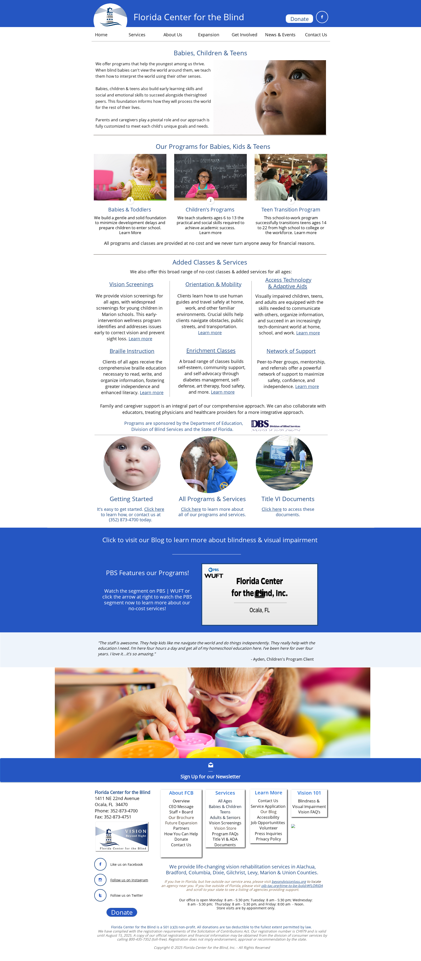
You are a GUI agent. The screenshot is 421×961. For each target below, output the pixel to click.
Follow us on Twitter (126, 895)
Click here (191, 509)
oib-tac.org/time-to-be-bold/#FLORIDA (292, 885)
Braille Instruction (132, 350)
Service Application (268, 806)
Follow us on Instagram (129, 880)
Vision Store (225, 828)
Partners (181, 828)
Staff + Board (181, 812)
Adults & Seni (222, 817)
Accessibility (268, 817)
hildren (234, 806)
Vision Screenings (131, 284)
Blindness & (309, 801)
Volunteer (268, 828)
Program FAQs (225, 834)
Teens (225, 812)
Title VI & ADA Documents (225, 842)
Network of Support (291, 350)
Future (171, 823)
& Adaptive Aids (287, 286)
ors (237, 817)
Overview (181, 801)
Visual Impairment (309, 806)
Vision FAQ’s (309, 812)
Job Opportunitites (268, 822)
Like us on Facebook (126, 864)
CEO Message (181, 806)
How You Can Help (181, 834)
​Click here (272, 509)
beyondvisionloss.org (289, 881)
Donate (181, 839)
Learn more (140, 339)
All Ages (225, 801)
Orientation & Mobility (213, 284)
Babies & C (218, 806)
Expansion (187, 823)
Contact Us (181, 844)
